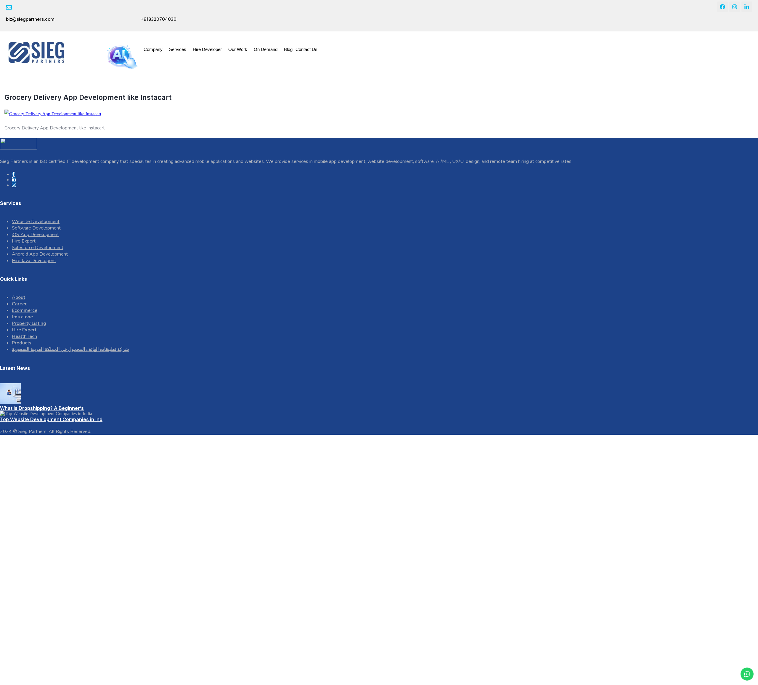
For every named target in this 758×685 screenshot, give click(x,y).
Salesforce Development (37, 247)
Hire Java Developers (34, 260)
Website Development (36, 221)
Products (21, 343)
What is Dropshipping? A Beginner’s (42, 408)
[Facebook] (722, 6)
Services (177, 49)
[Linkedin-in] (746, 6)
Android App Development (40, 254)
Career (19, 304)
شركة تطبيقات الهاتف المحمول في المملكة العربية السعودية (70, 349)
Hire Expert (24, 241)
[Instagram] (734, 6)
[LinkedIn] (14, 179)
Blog (288, 49)
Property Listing (29, 323)
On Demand (265, 49)
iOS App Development (35, 234)
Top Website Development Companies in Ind (51, 419)
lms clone (22, 317)
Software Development (36, 228)
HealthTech (24, 336)
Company (153, 49)
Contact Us (306, 49)
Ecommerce (24, 310)
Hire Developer (207, 49)
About (18, 297)
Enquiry (720, 43)
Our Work (237, 49)
